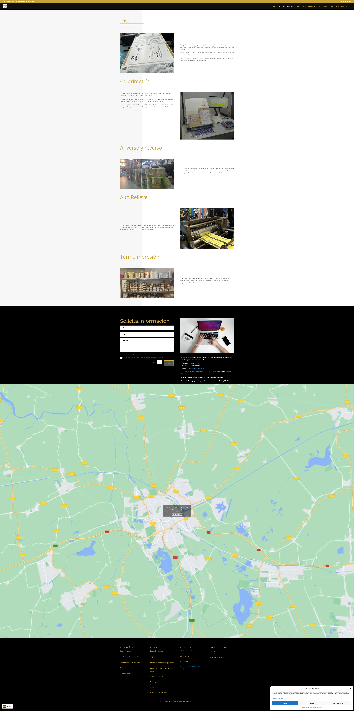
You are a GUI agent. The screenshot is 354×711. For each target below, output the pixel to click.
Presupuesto (322, 6)
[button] (350, 689)
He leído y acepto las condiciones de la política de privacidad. (142, 358)
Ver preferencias (338, 703)
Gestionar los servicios (278, 698)
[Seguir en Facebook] (210, 650)
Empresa (300, 6)
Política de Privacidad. (311, 707)
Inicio (275, 6)
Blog (331, 6)
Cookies (303, 707)
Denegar (311, 703)
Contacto (311, 6)
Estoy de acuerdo (177, 514)
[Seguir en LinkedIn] (214, 650)
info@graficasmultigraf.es (195, 368)
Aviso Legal (319, 707)
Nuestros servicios (286, 6)
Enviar (169, 363)
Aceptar (285, 703)
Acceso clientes (341, 6)
